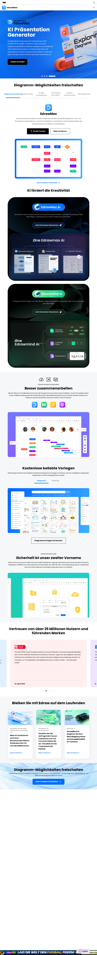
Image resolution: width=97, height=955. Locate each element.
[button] (45, 76)
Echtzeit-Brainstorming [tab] (69, 94)
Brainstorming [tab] (27, 94)
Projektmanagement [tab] (41, 94)
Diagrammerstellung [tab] (13, 94)
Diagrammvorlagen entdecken (48, 540)
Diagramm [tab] (41, 481)
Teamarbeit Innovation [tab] (55, 94)
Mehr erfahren (44, 60)
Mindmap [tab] (55, 481)
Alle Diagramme (84, 94)
